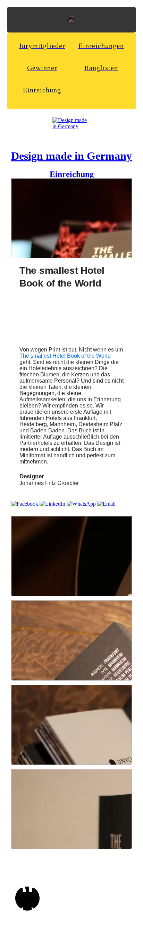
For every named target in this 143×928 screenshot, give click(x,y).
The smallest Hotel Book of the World (65, 356)
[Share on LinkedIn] (52, 504)
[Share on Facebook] (24, 504)
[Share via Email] (106, 504)
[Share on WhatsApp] (81, 504)
